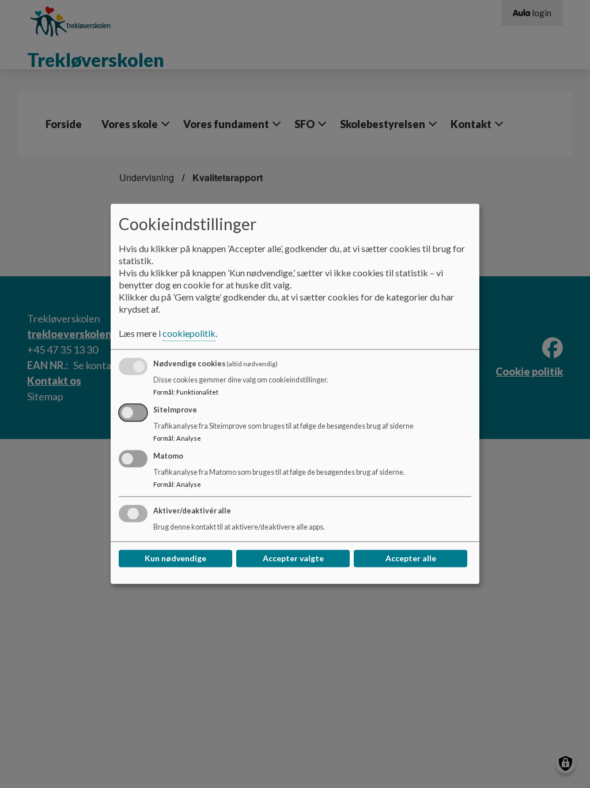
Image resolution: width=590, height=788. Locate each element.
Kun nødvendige (175, 559)
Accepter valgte (293, 559)
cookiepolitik (188, 333)
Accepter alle (410, 559)
